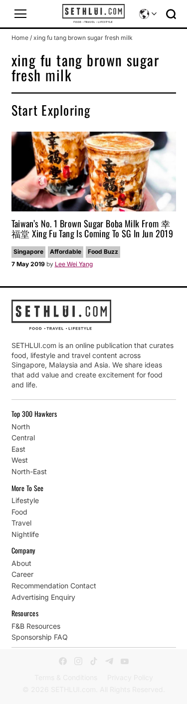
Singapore (28, 251)
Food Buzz (103, 251)
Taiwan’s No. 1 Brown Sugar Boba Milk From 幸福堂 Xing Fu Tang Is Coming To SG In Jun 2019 (92, 228)
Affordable (65, 251)
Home (19, 37)
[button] (20, 14)
